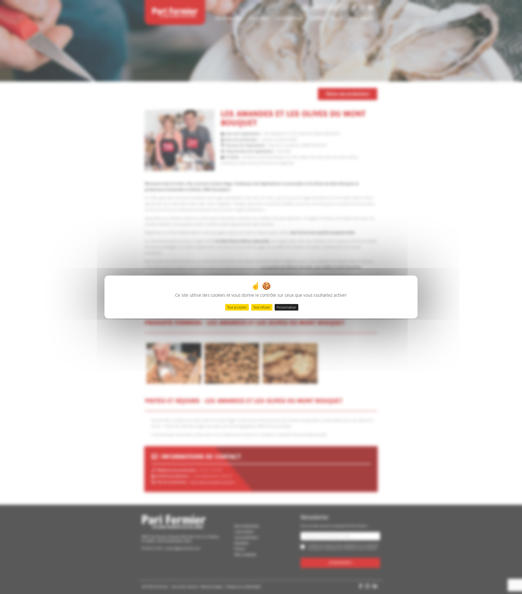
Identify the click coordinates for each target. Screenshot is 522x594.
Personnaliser (286, 307)
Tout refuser (261, 307)
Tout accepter (237, 307)
